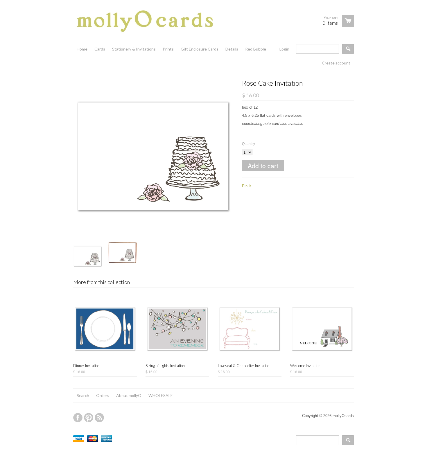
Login (284, 48)
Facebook (77, 417)
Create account (336, 62)
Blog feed (99, 417)
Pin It (246, 186)
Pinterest (88, 417)
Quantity (248, 144)
